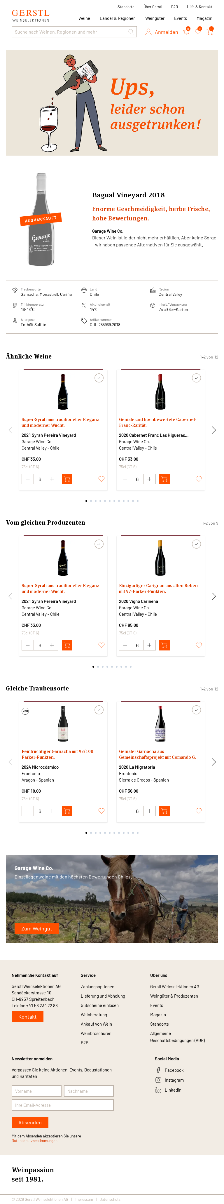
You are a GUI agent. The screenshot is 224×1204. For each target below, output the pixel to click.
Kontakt (27, 1016)
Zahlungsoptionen (97, 986)
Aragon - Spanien (38, 779)
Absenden (30, 1122)
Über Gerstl (153, 6)
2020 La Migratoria (137, 767)
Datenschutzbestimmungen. (35, 1140)
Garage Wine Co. (107, 231)
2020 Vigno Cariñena (138, 601)
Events (180, 18)
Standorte (126, 6)
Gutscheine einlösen (100, 1005)
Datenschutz (109, 1199)
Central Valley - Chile (41, 447)
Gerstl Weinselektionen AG (174, 986)
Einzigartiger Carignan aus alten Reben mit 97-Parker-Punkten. (158, 588)
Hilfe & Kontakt (199, 6)
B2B (174, 6)
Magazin (204, 18)
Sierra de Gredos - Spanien (144, 779)
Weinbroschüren (96, 1033)
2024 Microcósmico (40, 767)
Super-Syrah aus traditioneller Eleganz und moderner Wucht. (60, 422)
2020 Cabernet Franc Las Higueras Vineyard (152, 435)
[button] (131, 31)
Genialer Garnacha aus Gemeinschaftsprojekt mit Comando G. (157, 754)
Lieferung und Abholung (103, 995)
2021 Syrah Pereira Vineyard (49, 435)
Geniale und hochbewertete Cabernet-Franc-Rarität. (157, 422)
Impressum (84, 1199)
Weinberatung (94, 1014)
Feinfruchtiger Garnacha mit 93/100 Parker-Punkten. (57, 754)
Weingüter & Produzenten (174, 995)
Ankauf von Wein (96, 1023)
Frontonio (31, 773)
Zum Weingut (36, 928)
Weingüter (154, 18)
